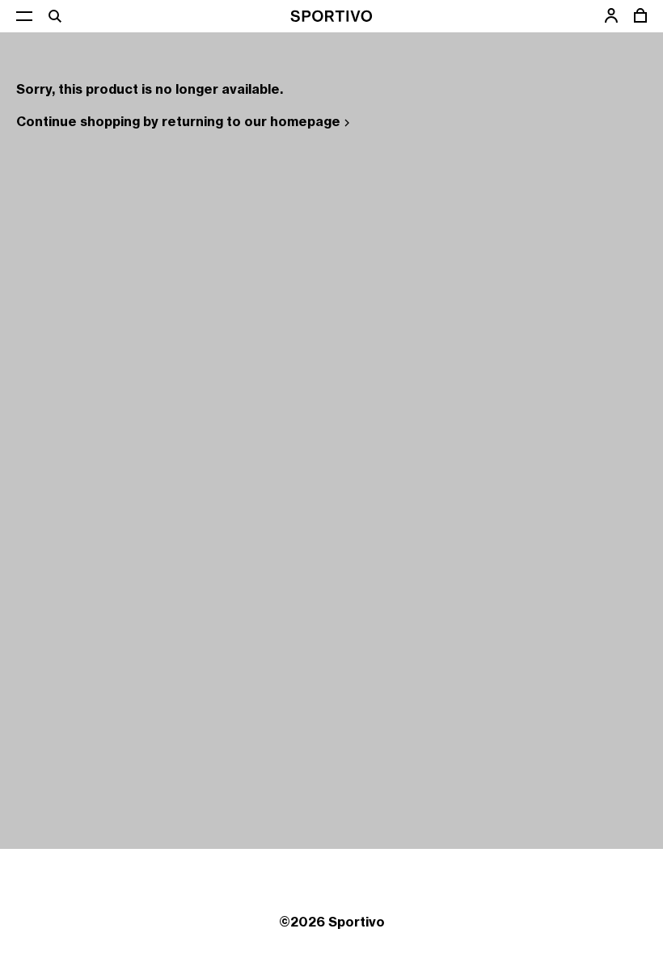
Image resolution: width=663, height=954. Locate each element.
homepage (305, 121)
